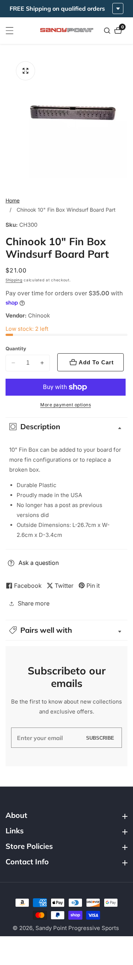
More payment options (65, 404)
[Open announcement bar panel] (117, 8)
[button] (66, 630)
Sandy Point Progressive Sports (77, 928)
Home (13, 200)
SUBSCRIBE (100, 737)
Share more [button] (34, 603)
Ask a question (38, 562)
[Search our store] (108, 30)
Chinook (39, 315)
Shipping (14, 280)
